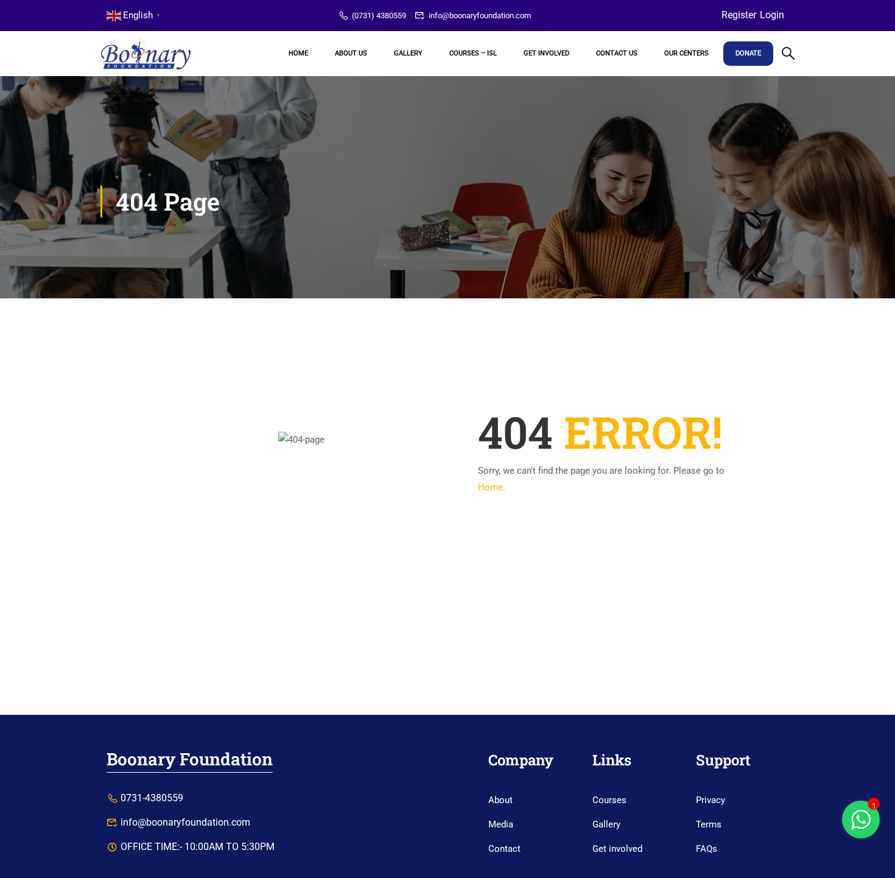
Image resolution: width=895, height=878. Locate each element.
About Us (351, 53)
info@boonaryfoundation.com (480, 15)
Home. (491, 487)
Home (298, 53)
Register (738, 15)
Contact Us (616, 53)
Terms (708, 824)
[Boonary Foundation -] (146, 53)
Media (500, 824)
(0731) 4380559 (379, 15)
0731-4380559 (152, 798)
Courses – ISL (473, 53)
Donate (748, 53)
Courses (609, 800)
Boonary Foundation (190, 759)
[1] (861, 826)
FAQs (706, 848)
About (500, 800)
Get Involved (546, 53)
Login (772, 15)
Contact (504, 848)
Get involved (617, 848)
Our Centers (686, 53)
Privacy (710, 800)
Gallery (408, 53)
